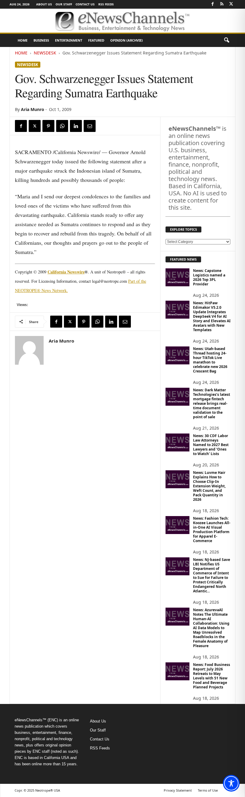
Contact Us (85, 4)
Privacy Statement (178, 790)
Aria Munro (32, 109)
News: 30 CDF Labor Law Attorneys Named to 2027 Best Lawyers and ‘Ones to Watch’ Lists (211, 444)
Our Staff (64, 4)
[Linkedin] (76, 126)
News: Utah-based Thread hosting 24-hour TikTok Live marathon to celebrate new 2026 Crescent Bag (210, 360)
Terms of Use (208, 790)
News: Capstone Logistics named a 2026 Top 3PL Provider (209, 277)
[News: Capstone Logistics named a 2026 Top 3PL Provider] (177, 277)
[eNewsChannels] (122, 21)
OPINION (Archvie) (126, 40)
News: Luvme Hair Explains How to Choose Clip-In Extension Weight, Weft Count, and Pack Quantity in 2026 (209, 486)
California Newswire (66, 272)
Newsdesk (45, 53)
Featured (96, 40)
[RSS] (221, 4)
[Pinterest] (48, 126)
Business (41, 40)
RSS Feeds (106, 4)
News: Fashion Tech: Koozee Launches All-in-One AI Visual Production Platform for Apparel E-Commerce (211, 529)
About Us (44, 4)
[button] (226, 40)
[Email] (90, 126)
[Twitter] (231, 4)
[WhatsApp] (62, 126)
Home (22, 40)
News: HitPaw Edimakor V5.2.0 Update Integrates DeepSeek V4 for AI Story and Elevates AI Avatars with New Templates (212, 316)
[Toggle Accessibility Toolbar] (231, 783)
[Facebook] (212, 4)
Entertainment (68, 40)
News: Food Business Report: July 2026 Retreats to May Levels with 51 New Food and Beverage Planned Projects (211, 676)
